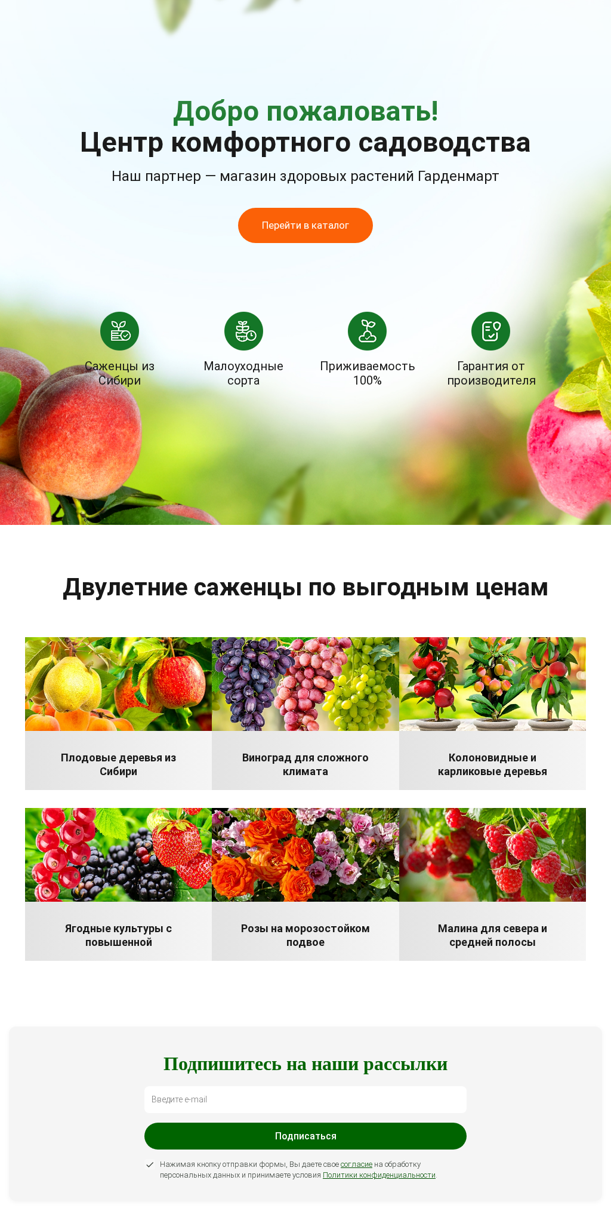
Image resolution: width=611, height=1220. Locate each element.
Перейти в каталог (305, 225)
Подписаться (306, 1136)
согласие (356, 1164)
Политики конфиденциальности (379, 1174)
